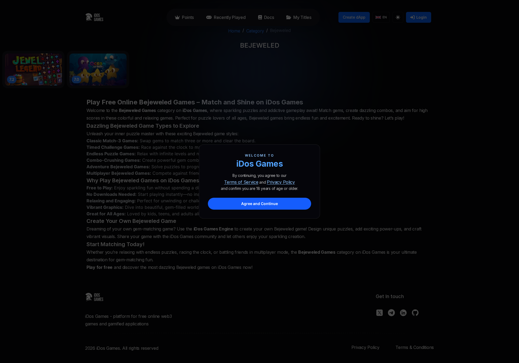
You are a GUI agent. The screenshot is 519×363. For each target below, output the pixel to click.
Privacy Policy (281, 182)
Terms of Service (241, 182)
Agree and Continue (259, 203)
